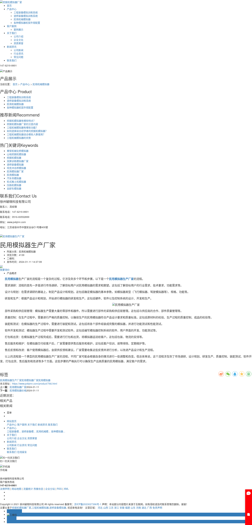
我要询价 (5, 269)
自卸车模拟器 (14, 188)
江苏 (111, 507)
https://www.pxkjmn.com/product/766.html (34, 383)
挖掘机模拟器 (14, 157)
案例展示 (18, 29)
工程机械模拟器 (40, 507)
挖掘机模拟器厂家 (21, 507)
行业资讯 (18, 53)
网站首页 (11, 421)
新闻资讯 (11, 46)
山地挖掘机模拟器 (16, 154)
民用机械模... (43, 431)
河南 (138, 507)
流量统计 (28, 488)
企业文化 (18, 39)
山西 (105, 507)
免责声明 (157, 507)
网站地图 (16, 488)
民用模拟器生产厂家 (11, 380)
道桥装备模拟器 (15, 164)
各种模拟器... (58, 431)
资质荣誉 (18, 43)
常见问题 (18, 57)
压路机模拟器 (14, 185)
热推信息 (38, 488)
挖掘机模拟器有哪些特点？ (21, 120)
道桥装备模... (29, 431)
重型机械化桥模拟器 (17, 150)
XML (66, 488)
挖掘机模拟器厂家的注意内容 (22, 124)
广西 (149, 507)
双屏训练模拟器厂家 (17, 161)
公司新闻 (18, 50)
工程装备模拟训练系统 (26, 12)
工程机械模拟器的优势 (19, 137)
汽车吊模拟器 (14, 178)
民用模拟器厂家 (15, 171)
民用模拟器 (13, 174)
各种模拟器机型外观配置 (27, 22)
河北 (100, 507)
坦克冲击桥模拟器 (16, 168)
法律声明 (5, 488)
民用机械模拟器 (22, 19)
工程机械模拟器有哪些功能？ (22, 127)
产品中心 (11, 9)
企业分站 (50, 488)
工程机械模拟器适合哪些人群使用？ (26, 134)
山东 (133, 507)
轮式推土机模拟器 (16, 181)
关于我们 (11, 33)
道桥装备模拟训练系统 (26, 15)
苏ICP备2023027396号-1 (87, 504)
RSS (59, 488)
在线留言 (22, 452)
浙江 (116, 507)
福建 (127, 507)
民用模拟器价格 (18, 390)
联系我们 (11, 60)
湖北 (144, 507)
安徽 (122, 507)
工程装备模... (14, 431)
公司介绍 (18, 36)
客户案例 (11, 26)
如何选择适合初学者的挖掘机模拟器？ (27, 131)
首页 (9, 5)
